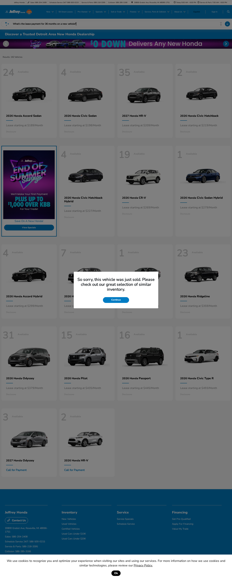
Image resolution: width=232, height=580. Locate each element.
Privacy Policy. (143, 565)
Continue (116, 299)
